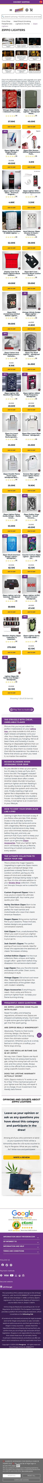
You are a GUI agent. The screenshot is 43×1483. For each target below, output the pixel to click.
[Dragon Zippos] (35, 41)
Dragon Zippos (34, 46)
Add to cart (11, 126)
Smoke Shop (14, 883)
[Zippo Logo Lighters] (8, 67)
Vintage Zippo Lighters (21, 71)
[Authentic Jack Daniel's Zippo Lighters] (21, 54)
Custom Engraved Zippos (8, 45)
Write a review (21, 1157)
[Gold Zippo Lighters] (8, 54)
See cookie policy (27, 1471)
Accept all (12, 1475)
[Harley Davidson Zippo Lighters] (21, 41)
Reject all (31, 1475)
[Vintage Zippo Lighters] (21, 67)
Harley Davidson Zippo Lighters (21, 45)
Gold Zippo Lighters (8, 58)
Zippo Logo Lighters (8, 71)
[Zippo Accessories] (35, 67)
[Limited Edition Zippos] (35, 54)
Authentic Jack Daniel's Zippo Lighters (21, 58)
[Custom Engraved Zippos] (8, 41)
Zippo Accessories (34, 72)
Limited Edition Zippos (34, 58)
